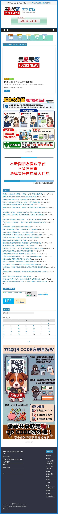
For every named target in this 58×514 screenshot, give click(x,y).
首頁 (4, 473)
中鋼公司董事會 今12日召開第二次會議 (18, 82)
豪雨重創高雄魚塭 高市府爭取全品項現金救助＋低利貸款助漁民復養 (22, 235)
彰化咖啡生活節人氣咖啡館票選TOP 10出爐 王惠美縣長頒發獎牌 (21, 202)
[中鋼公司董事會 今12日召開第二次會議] (29, 48)
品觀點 (48, 477)
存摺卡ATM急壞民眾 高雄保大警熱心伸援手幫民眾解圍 (19, 262)
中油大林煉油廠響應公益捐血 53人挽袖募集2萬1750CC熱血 (20, 229)
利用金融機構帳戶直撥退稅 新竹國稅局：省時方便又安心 (19, 254)
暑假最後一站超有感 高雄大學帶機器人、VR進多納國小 (19, 245)
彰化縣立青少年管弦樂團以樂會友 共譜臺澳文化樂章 (18, 205)
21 (34, 331)
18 (11, 331)
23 (49, 331)
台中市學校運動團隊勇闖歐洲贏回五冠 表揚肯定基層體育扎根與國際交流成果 (25, 282)
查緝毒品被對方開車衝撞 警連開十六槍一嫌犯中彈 (17, 259)
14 (34, 329)
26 (19, 334)
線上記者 (5, 465)
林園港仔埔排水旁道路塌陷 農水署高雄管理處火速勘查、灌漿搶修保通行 (24, 215)
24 (3, 334)
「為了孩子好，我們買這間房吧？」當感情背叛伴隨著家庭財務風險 (22, 264)
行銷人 (48, 479)
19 (19, 331)
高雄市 (11, 79)
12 (19, 329)
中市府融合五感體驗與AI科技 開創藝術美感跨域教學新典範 (20, 199)
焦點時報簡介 (6, 462)
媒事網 (48, 471)
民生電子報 (49, 488)
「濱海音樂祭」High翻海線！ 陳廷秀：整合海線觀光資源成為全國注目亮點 (24, 222)
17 (3, 331)
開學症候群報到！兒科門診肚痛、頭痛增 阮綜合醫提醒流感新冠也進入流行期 (25, 272)
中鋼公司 (22, 84)
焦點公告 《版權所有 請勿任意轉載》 (13, 459)
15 (41, 329)
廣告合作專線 (6, 456)
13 (26, 329)
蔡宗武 (42, 84)
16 (49, 329)
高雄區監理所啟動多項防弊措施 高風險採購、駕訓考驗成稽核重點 (22, 243)
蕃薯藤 (48, 458)
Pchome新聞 (50, 461)
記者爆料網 (49, 496)
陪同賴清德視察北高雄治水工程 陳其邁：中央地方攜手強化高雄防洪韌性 (24, 207)
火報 (47, 485)
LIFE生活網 (49, 464)
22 (41, 331)
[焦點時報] (4, 30)
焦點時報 (28, 9)
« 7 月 (28, 341)
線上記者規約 (6, 467)
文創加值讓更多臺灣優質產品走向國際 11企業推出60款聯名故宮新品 (23, 219)
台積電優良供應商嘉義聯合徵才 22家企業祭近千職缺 (18, 232)
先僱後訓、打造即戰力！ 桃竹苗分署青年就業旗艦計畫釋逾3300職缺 (23, 248)
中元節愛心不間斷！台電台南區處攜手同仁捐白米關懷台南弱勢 (21, 237)
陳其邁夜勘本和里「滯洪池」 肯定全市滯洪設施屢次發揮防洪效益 (21, 279)
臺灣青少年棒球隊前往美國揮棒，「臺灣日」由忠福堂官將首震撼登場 (22, 194)
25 (11, 334)
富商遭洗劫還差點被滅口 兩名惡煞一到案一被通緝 (17, 276)
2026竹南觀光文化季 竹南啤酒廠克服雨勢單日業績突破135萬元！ (22, 212)
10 (3, 329)
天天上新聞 (49, 474)
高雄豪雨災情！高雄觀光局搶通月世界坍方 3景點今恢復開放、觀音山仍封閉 (24, 267)
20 (26, 331)
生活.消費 (6, 79)
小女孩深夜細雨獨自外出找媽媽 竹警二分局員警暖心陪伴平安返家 (22, 256)
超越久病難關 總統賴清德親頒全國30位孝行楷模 (17, 227)
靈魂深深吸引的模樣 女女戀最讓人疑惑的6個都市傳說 (18, 251)
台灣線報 (48, 493)
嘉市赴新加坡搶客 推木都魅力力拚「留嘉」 (15, 240)
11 (11, 329)
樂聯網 (48, 491)
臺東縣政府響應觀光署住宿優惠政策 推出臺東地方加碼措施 (19, 197)
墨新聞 (48, 482)
